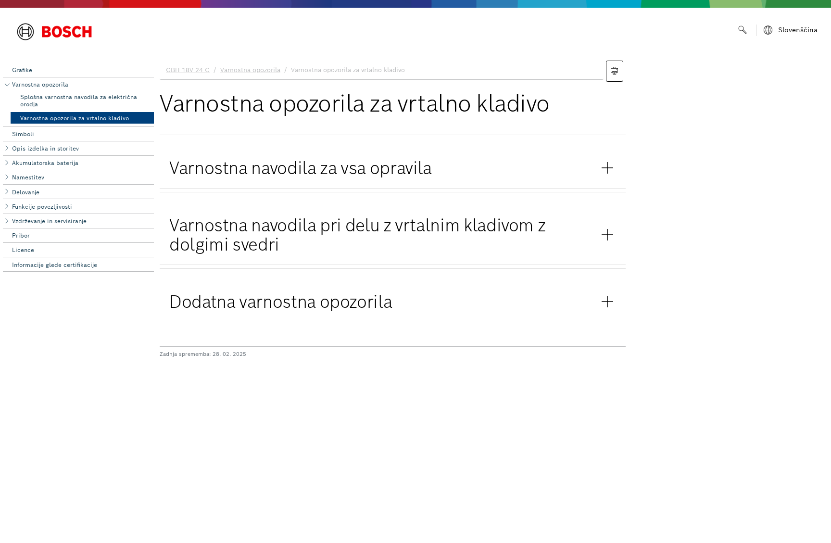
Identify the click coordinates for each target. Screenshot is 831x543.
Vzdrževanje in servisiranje (49, 221)
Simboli (23, 134)
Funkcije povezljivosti (42, 206)
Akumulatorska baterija (45, 162)
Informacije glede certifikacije (54, 264)
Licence (23, 249)
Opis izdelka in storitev (45, 148)
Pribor (21, 235)
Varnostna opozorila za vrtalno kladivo (74, 118)
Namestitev (28, 177)
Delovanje (25, 192)
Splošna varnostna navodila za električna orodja (78, 100)
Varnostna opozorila (40, 84)
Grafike (22, 70)
